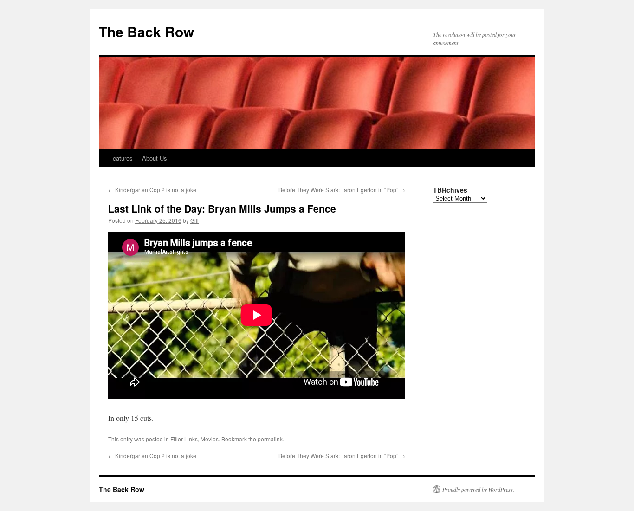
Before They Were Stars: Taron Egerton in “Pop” (341, 190)
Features (121, 158)
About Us (154, 158)
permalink (270, 439)
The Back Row (146, 31)
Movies (210, 439)
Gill (194, 220)
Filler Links (184, 439)
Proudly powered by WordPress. (478, 489)
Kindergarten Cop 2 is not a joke (152, 190)
